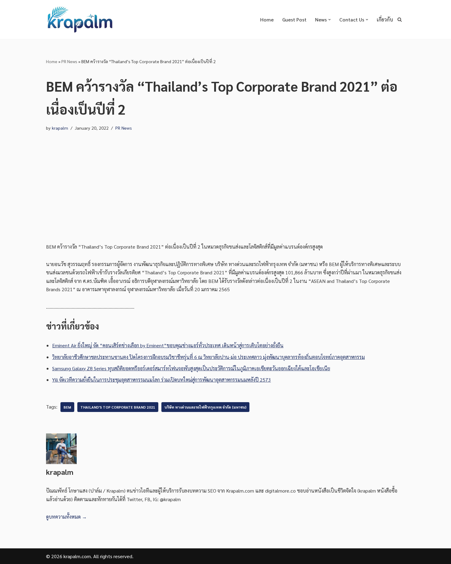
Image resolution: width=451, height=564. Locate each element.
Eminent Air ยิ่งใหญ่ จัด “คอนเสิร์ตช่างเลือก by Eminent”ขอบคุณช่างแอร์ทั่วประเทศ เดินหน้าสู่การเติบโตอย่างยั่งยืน (167, 345)
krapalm (60, 128)
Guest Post (294, 19)
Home (267, 19)
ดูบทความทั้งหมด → (66, 516)
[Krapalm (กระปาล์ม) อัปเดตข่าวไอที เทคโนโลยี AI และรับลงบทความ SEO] (80, 19)
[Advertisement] (225, 181)
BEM (67, 407)
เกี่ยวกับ (385, 19)
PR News (69, 61)
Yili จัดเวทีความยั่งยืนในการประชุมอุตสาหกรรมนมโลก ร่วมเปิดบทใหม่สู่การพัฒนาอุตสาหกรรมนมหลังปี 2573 (161, 379)
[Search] (399, 19)
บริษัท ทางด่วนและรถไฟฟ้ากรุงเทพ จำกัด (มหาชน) (205, 407)
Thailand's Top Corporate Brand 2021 (117, 407)
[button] (329, 19)
